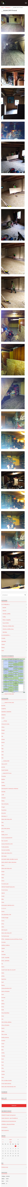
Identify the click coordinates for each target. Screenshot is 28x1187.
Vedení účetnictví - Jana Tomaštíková (9, 1118)
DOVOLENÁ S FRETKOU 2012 (7, 905)
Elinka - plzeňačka (5, 960)
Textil (2, 650)
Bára (2, 1049)
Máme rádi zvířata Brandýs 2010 (8, 1086)
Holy (2, 1068)
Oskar (2, 902)
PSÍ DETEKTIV (4, 1127)
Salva (2, 1077)
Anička (2, 1053)
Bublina (3, 779)
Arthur (2, 874)
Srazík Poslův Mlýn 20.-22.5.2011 (8, 970)
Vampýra (3, 797)
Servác (2, 911)
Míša (2, 899)
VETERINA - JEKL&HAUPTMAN (8, 1124)
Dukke (2, 782)
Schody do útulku (5, 724)
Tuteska (3, 1056)
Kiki (2, 736)
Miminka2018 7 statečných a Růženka (9, 788)
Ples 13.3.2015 (4, 840)
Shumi (2, 733)
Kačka (2, 973)
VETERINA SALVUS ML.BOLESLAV (8, 1121)
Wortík (2, 742)
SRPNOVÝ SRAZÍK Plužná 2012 (8, 887)
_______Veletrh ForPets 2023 (7, 694)
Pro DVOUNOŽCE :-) (5, 635)
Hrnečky (3, 638)
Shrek (2, 1046)
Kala (2, 758)
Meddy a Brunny (5, 1037)
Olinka (2, 727)
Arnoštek (3, 954)
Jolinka (2, 976)
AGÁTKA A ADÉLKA (5, 945)
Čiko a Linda (4, 1034)
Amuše (3, 739)
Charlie (3, 1074)
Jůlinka (2, 1003)
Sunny (2, 920)
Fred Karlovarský (5, 936)
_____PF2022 (4, 721)
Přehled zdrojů (4, 1167)
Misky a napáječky (7, 620)
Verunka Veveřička (5, 850)
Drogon (3, 807)
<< (2, 1139)
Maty (2, 825)
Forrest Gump (4, 890)
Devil (2, 982)
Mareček (3, 791)
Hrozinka (3, 942)
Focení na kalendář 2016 (6, 837)
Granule (4, 610)
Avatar (2, 896)
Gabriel (3, 893)
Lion (2, 745)
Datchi (2, 1028)
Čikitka (2, 801)
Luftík (2, 794)
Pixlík (2, 1009)
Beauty (3, 985)
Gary (2, 822)
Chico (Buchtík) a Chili (6, 914)
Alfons (2, 865)
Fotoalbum (7, 7)
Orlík (2, 751)
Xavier (2, 1043)
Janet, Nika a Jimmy (5, 828)
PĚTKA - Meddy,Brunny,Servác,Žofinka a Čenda (11, 939)
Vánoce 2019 (4, 764)
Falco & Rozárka (5, 804)
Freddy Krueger (4, 917)
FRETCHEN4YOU (5, 1130)
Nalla (2, 877)
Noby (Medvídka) (5, 1013)
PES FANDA (3, 856)
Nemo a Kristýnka (5, 991)
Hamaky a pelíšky (6, 613)
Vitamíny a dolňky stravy (8, 629)
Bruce (2, 831)
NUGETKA (3, 708)
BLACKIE (3, 705)
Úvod (2, 7)
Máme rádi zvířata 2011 (6, 933)
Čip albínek (3, 810)
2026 (10, 1142)
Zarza (2, 1016)
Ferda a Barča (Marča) (6, 1083)
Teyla (2, 1000)
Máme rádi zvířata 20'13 (6, 853)
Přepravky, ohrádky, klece (8, 626)
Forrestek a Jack (4, 883)
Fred (2, 1065)
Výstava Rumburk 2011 (6, 988)
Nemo (2, 966)
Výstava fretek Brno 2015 (7, 844)
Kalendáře (3, 641)
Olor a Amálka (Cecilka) (6, 1080)
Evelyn (2, 871)
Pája (2, 748)
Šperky (3, 647)
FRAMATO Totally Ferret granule (8, 1115)
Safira (2, 927)
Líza (2, 1019)
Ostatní (3, 644)
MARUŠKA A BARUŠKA (6, 711)
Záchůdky (5, 632)
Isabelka (3, 785)
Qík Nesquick (4, 930)
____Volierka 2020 (5, 761)
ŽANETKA (3, 714)
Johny (2, 923)
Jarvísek (3, 767)
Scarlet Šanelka (4, 770)
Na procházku (6, 623)
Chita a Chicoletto (5, 1025)
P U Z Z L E (3, 908)
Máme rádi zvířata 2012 (6, 868)
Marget (3, 730)
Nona (2, 1006)
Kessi (2, 1062)
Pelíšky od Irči (4, 834)
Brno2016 (3, 813)
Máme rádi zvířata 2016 (6, 819)
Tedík (2, 951)
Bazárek (4, 607)
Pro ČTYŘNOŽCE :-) (5, 604)
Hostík (2, 718)
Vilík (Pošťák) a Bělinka (6, 1022)
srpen (10, 1139)
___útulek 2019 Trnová (6, 773)
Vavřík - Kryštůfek (5, 957)
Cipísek (3, 948)
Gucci (2, 994)
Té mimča (3, 776)
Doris (2, 1059)
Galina (2, 1031)
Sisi (2, 963)
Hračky (4, 616)
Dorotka (3, 997)
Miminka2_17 (4, 816)
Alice (2, 754)
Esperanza (3, 979)
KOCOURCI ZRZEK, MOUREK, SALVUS (9, 859)
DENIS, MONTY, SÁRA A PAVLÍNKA (8, 862)
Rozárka (3, 1040)
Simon (2, 880)
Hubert (3, 1071)
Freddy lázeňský (5, 847)
